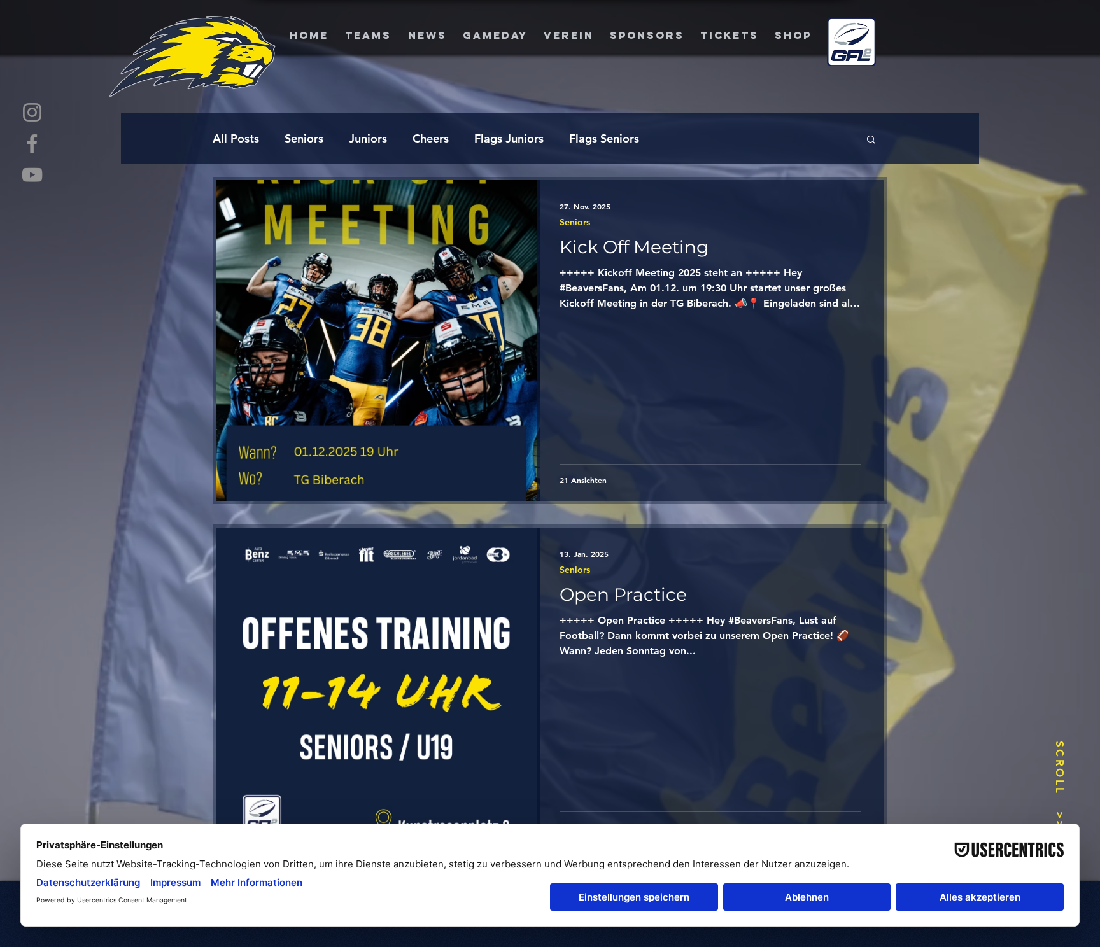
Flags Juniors (509, 138)
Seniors (304, 138)
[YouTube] (32, 174)
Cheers (430, 138)
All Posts (236, 138)
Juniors (368, 138)
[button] (871, 140)
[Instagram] (32, 112)
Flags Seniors (604, 138)
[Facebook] (32, 143)
